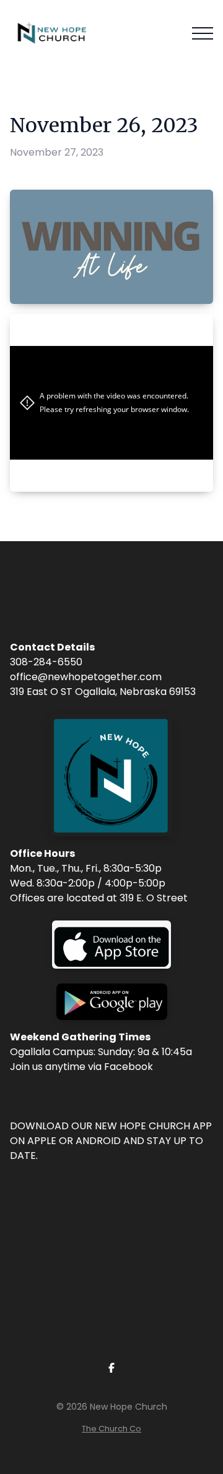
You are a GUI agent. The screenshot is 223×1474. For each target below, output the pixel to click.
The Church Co (111, 1428)
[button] (202, 33)
